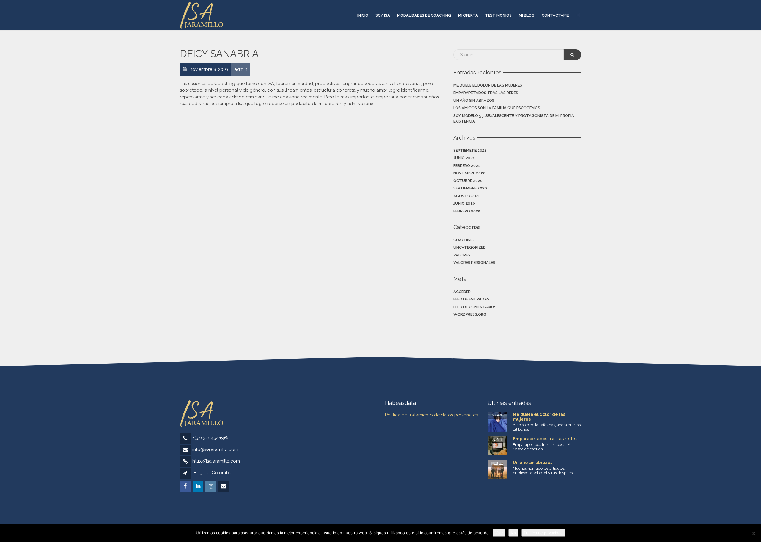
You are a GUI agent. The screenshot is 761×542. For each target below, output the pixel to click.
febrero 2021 (466, 165)
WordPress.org (469, 314)
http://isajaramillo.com (216, 461)
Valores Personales (474, 262)
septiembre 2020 (470, 188)
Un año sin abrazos (473, 100)
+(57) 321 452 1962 (210, 438)
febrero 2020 (466, 211)
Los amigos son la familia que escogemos (496, 108)
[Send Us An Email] (224, 486)
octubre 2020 (467, 180)
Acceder (462, 291)
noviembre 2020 (469, 173)
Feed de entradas (471, 299)
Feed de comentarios (474, 307)
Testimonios (498, 15)
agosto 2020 (467, 196)
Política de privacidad (543, 532)
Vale (499, 532)
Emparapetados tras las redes (485, 92)
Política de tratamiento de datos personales (431, 415)
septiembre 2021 (470, 150)
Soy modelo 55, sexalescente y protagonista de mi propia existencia (513, 118)
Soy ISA (382, 15)
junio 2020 (464, 203)
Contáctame (555, 15)
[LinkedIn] (198, 486)
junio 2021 (464, 158)
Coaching (463, 240)
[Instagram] (211, 486)
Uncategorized (469, 247)
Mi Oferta (468, 15)
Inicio (362, 15)
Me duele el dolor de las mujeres (487, 85)
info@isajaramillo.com (215, 449)
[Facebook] (185, 486)
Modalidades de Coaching (424, 15)
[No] (754, 533)
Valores (461, 255)
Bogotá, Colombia (213, 472)
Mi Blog (526, 15)
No (513, 532)
